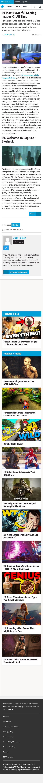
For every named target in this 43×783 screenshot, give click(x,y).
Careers (5, 752)
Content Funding (9, 747)
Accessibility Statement (11, 742)
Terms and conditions (10, 727)
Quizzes (25, 2)
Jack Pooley (9, 34)
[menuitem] (7, 2)
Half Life (15, 225)
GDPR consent (8, 757)
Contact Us (7, 722)
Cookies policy (8, 737)
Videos (17, 2)
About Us (6, 717)
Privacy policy (8, 732)
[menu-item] (10, 6)
